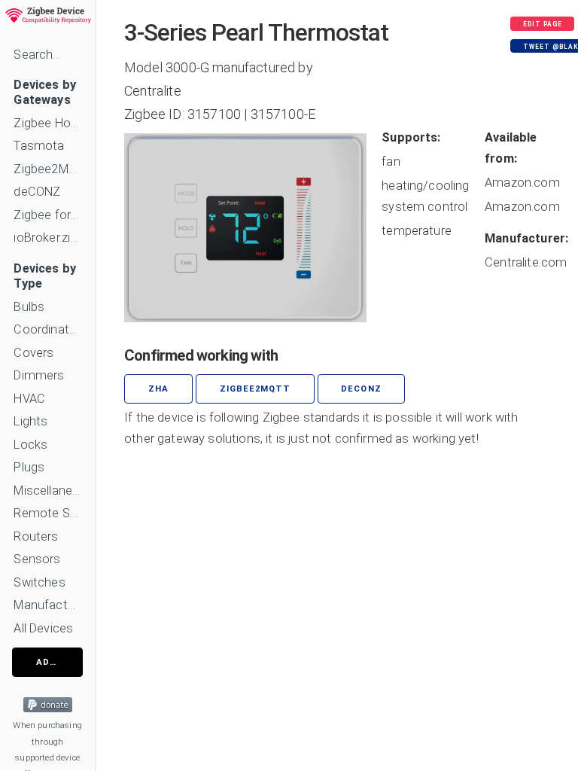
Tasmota (39, 146)
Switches (39, 582)
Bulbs (29, 307)
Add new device (59, 662)
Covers (33, 353)
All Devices (43, 628)
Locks (30, 444)
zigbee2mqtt (255, 389)
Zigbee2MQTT (47, 169)
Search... (36, 54)
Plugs (29, 467)
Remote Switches (47, 513)
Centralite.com (526, 262)
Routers (36, 536)
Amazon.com (522, 182)
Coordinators (47, 329)
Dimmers (39, 375)
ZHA (158, 389)
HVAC (29, 399)
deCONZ (37, 191)
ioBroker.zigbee (47, 237)
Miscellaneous (47, 490)
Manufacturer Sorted (47, 605)
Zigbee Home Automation (47, 123)
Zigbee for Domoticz (47, 215)
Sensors (37, 559)
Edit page (542, 24)
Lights (30, 421)
